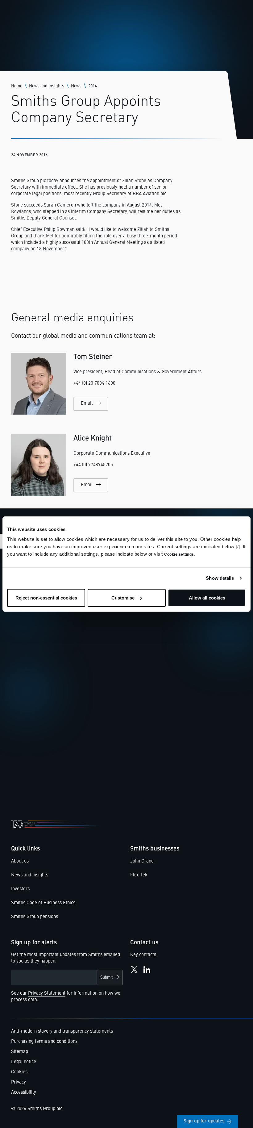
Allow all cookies (207, 597)
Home (16, 86)
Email (87, 403)
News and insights (46, 86)
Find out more (36, 764)
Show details (220, 578)
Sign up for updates (204, 1121)
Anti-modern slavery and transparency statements (62, 1031)
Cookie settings (179, 554)
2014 (92, 86)
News (76, 86)
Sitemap (19, 1052)
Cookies (19, 1072)
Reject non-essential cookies (46, 597)
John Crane (142, 861)
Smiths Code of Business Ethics (43, 903)
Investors (20, 889)
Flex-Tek (138, 875)
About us (20, 861)
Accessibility (23, 1092)
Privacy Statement (46, 993)
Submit (106, 978)
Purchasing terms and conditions (44, 1041)
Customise (123, 597)
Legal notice (23, 1062)
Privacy (18, 1082)
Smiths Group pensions (34, 917)
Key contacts (143, 955)
